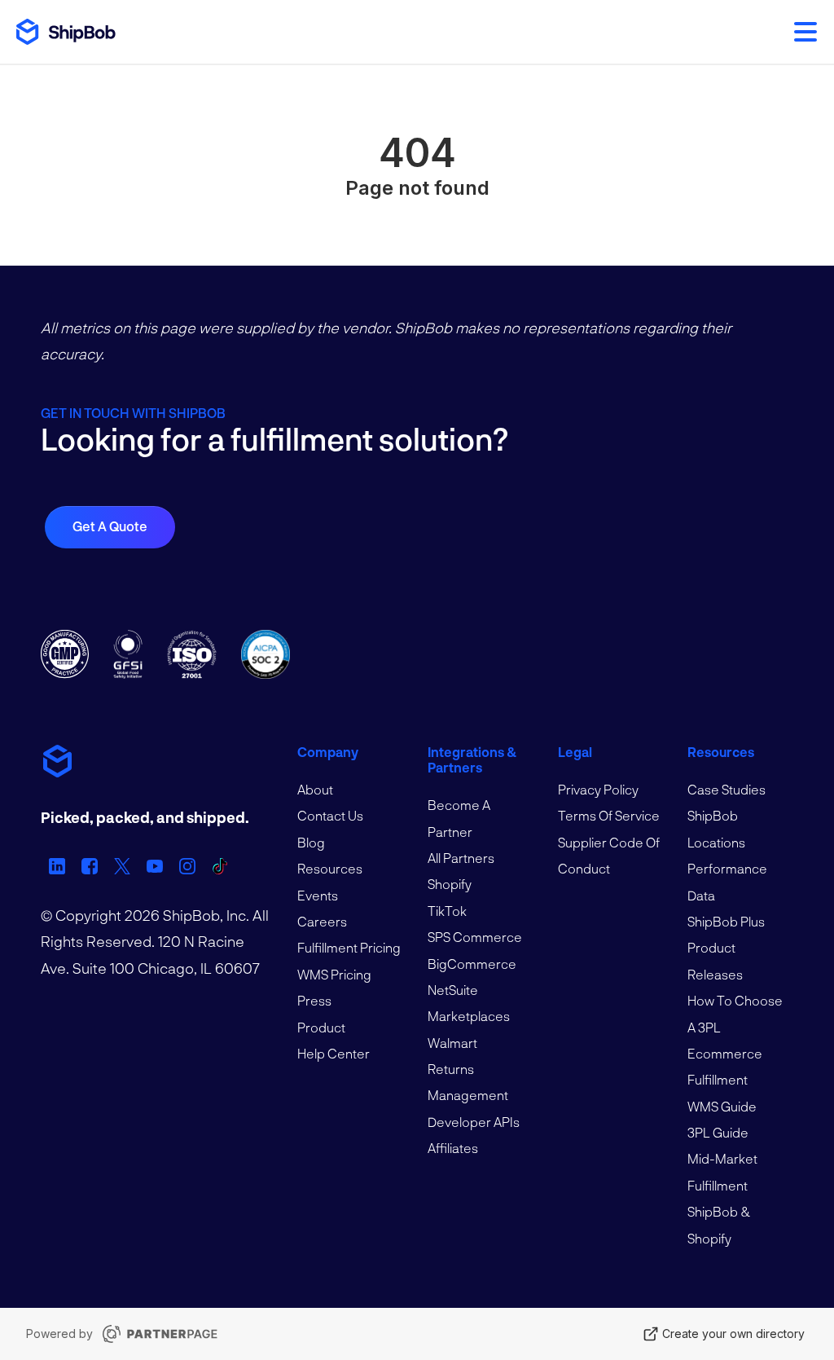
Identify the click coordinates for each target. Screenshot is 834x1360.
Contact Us (330, 815)
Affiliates (453, 1147)
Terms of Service (609, 815)
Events (317, 895)
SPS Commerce (475, 936)
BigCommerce (472, 963)
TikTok (447, 910)
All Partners (461, 857)
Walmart (452, 1042)
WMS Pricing (334, 974)
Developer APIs (474, 1121)
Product (321, 1027)
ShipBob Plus (726, 921)
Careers (322, 921)
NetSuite (453, 989)
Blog (311, 842)
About (315, 789)
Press (314, 1000)
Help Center (333, 1053)
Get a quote (109, 526)
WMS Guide (722, 1106)
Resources (329, 868)
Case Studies (726, 789)
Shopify (450, 883)
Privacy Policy (598, 789)
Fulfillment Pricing (349, 947)
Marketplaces (469, 1015)
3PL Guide (717, 1132)
